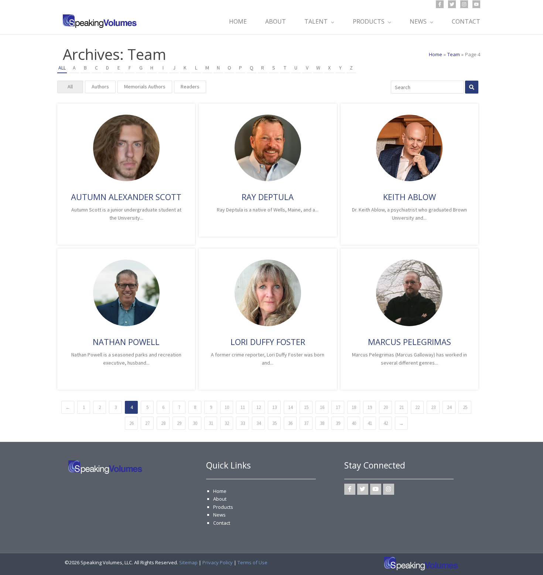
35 (274, 423)
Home (219, 491)
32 (227, 423)
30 (195, 423)
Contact (221, 523)
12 (258, 407)
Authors (100, 86)
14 (290, 407)
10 (227, 407)
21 (401, 407)
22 (417, 407)
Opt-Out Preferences (140, 545)
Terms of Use (117, 562)
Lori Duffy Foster (267, 341)
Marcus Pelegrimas (409, 341)
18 (354, 407)
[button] (187, 471)
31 (211, 423)
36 (290, 423)
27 (147, 423)
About (219, 498)
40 (354, 423)
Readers (190, 86)
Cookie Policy (85, 562)
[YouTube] (476, 4)
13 (274, 407)
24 (449, 407)
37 (306, 423)
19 (370, 407)
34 (258, 423)
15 (306, 407)
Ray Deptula (268, 196)
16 (322, 407)
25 (465, 407)
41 (370, 423)
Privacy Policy (217, 562)
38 (322, 423)
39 (338, 423)
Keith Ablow (409, 196)
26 (131, 423)
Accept (62, 545)
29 (179, 423)
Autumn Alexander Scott (126, 196)
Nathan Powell (126, 341)
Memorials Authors (144, 86)
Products (223, 507)
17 (338, 407)
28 (163, 423)
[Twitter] (452, 4)
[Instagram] (464, 4)
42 (385, 423)
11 (242, 407)
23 (433, 407)
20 (385, 407)
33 (242, 423)
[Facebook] (440, 4)
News (219, 514)
